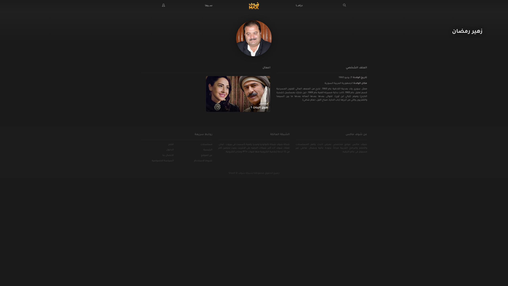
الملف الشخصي (356, 67)
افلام (171, 144)
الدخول (170, 150)
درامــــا (299, 5)
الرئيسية (207, 150)
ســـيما (209, 5)
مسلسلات (206, 144)
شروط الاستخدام (203, 161)
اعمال (266, 67)
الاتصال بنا (168, 155)
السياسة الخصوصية (163, 161)
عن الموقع (206, 155)
